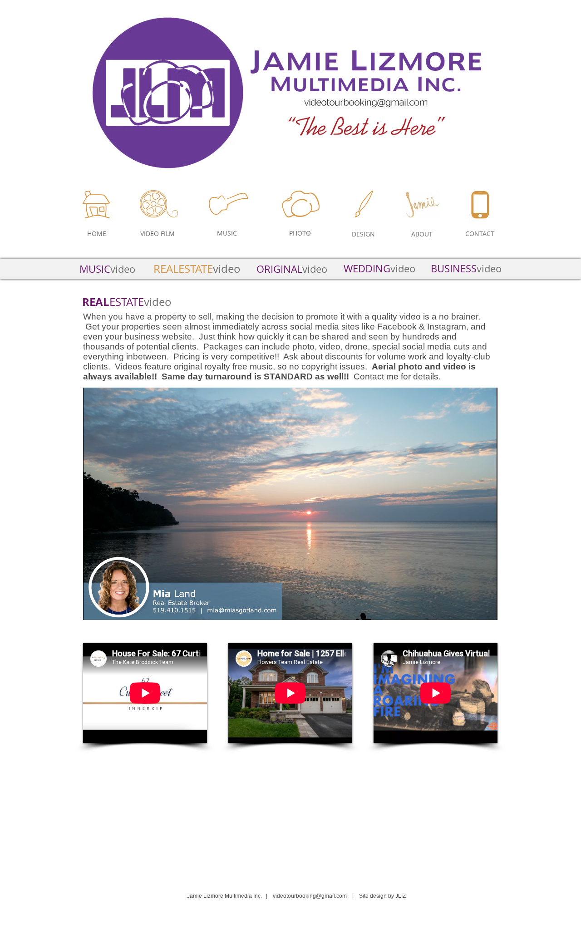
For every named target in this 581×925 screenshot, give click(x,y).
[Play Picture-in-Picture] (470, 608)
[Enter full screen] (485, 608)
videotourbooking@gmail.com (310, 896)
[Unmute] (110, 608)
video (466, 268)
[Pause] (95, 608)
